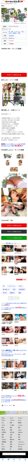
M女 (19, 437)
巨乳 (12, 31)
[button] (24, 454)
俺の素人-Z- (11, 38)
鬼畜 (19, 33)
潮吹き (3, 449)
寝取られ (12, 439)
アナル (3, 425)
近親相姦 (4, 441)
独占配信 (20, 449)
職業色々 (15, 33)
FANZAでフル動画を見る (13, 74)
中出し (22, 31)
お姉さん (20, 432)
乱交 (3, 444)
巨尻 (19, 427)
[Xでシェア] (10, 298)
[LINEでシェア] (18, 298)
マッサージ (21, 441)
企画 (11, 444)
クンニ (19, 420)
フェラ (11, 417)
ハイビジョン (17, 31)
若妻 (3, 434)
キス (3, 422)
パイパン (20, 425)
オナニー (20, 417)
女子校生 (4, 432)
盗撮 (11, 441)
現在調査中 (11, 35)
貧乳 (11, 427)
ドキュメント (21, 444)
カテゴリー (7, 456)
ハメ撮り (12, 425)
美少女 (10, 33)
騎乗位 (19, 422)
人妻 (11, 434)
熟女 (19, 434)
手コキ (3, 420)
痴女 (11, 437)
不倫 (19, 439)
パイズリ (12, 420)
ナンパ (3, 446)
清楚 (11, 429)
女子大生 (12, 432)
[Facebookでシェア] (14, 298)
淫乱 (3, 437)
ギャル (19, 429)
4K (9, 31)
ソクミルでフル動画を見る (13, 237)
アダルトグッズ (19, 456)
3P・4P (20, 446)
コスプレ (4, 439)
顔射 (11, 422)
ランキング (13, 456)
